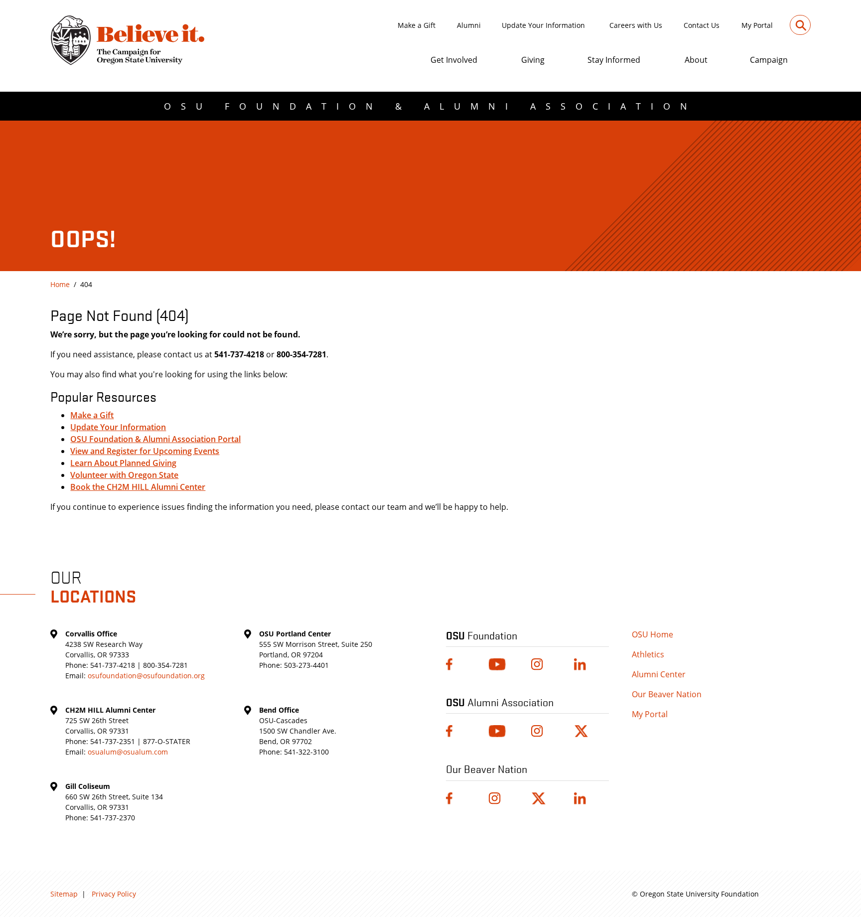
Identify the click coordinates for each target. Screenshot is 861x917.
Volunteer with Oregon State (124, 474)
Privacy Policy (114, 894)
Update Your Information (543, 25)
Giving (533, 59)
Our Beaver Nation (667, 694)
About (696, 59)
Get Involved (453, 59)
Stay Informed (613, 59)
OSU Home (652, 634)
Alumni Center (659, 674)
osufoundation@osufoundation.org (146, 675)
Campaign (769, 59)
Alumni (469, 25)
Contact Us (701, 25)
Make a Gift (416, 25)
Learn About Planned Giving (123, 463)
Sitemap (64, 894)
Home (60, 284)
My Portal (757, 25)
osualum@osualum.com (128, 752)
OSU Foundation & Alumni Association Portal (155, 439)
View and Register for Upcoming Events (144, 451)
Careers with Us (635, 25)
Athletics (648, 654)
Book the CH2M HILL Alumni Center (137, 486)
